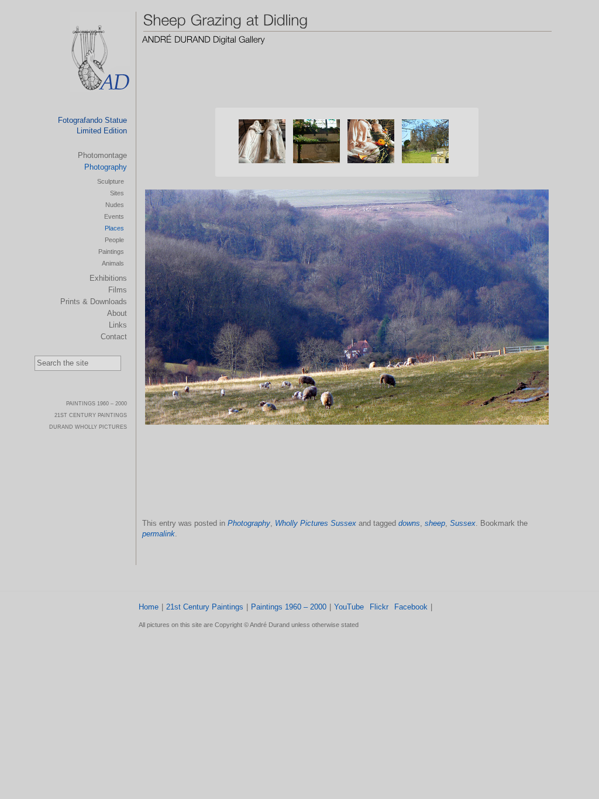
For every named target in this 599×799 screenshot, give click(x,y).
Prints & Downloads (93, 301)
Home (149, 606)
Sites (117, 193)
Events (114, 216)
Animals (113, 263)
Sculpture (110, 181)
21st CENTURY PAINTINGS (90, 415)
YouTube (349, 606)
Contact (114, 336)
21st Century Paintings (204, 606)
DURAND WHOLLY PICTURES (88, 427)
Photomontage (102, 155)
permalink (158, 533)
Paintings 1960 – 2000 (288, 606)
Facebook (411, 606)
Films (117, 289)
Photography (249, 523)
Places (114, 228)
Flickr (379, 606)
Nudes (114, 204)
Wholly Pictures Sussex (315, 523)
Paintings (111, 251)
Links (118, 325)
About (117, 313)
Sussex (463, 523)
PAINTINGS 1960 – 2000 (96, 404)
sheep (435, 523)
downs (409, 523)
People (114, 239)
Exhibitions (108, 278)
